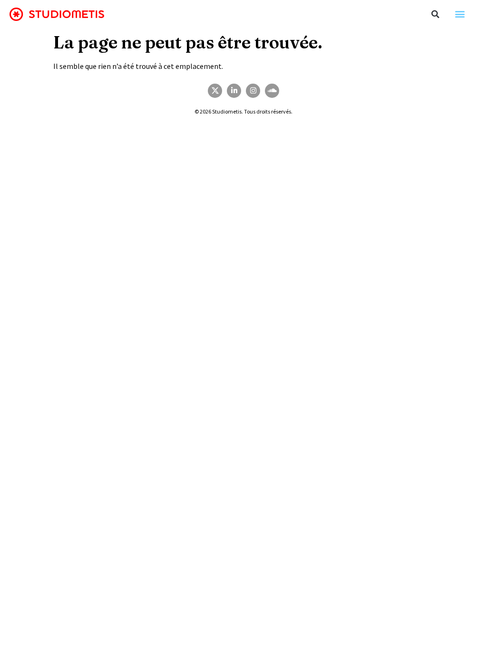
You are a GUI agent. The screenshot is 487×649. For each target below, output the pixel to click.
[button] (436, 14)
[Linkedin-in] (234, 91)
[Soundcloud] (272, 91)
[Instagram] (253, 91)
